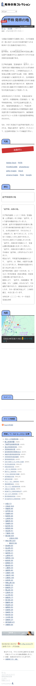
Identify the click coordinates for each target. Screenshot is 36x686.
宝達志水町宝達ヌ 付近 (12, 338)
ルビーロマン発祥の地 (11, 494)
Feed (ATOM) (8, 425)
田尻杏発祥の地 (9, 467)
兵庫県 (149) (9, 578)
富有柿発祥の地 (10, 459)
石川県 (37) (9, 550)
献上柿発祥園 (9, 442)
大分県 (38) (9, 617)
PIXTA (20, 163)
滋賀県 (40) (9, 570)
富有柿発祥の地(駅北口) (13, 452)
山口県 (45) (9, 595)
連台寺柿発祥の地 (11, 447)
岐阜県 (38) (9, 560)
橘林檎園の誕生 (9, 484)
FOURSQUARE (11, 167)
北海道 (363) (9, 506)
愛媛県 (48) (9, 602)
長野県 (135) (9, 558)
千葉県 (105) (9, 533)
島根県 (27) (9, 587)
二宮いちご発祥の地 (10, 469)
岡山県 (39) (9, 590)
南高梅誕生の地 (9, 476)
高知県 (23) (9, 605)
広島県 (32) (9, 592)
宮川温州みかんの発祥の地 (12, 499)
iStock (20, 171)
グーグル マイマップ (26, 644)
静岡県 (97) (9, 563)
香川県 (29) (9, 600)
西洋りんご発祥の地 (10, 471)
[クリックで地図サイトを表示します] (18, 326)
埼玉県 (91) (9, 531)
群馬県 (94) (9, 528)
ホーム (4, 28)
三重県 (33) (9, 568)
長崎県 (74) (9, 612)
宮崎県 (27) (9, 620)
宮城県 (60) (9, 513)
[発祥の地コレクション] (16, 5)
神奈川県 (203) (10, 541)
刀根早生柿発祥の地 (12, 444)
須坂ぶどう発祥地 (10, 489)
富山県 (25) (9, 548)
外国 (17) (8, 504)
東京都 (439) (9, 536)
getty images (11, 171)
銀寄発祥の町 (9, 479)
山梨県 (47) (9, 555)
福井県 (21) (9, 553)
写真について (6, 680)
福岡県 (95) (9, 607)
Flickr (22, 175)
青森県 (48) (9, 508)
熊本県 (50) (9, 615)
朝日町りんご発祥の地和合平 (13, 491)
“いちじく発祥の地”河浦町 (12, 474)
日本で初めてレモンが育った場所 (14, 462)
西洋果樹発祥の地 (10, 496)
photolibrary (24, 167)
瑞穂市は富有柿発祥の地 (12, 454)
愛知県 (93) (9, 565)
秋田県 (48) (9, 516)
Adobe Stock (11, 163)
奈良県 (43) (9, 580)
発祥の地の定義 (7, 676)
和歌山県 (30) (10, 583)
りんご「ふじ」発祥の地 (12, 481)
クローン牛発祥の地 (11, 439)
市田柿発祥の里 (10, 449)
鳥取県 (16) (9, 585)
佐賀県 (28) (9, 610)
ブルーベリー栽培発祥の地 (12, 486)
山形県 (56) (9, 518)
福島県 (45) (9, 521)
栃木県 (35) (9, 526)
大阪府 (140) (9, 575)
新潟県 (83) (9, 546)
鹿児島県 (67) (10, 622)
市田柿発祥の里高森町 (12, 457)
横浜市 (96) (13, 543)
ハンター (4, 678)
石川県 (10, 28)
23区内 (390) (13, 538)
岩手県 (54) (9, 511)
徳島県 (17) (9, 597)
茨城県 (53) (9, 523)
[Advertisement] (18, 369)
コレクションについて (8, 674)
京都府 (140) (9, 573)
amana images (12, 175)
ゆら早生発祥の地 (10, 464)
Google (29, 175)
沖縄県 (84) (9, 625)
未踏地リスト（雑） (11, 659)
